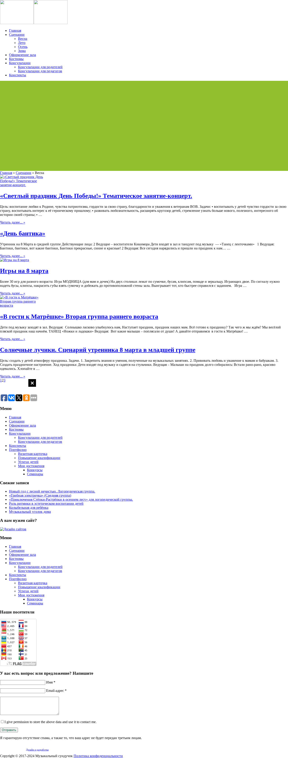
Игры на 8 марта (24, 270)
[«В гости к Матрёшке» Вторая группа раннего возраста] (22, 305)
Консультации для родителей (40, 67)
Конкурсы (35, 470)
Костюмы (16, 59)
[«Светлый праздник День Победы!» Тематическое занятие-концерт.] (22, 185)
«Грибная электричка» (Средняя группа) (40, 495)
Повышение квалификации (39, 458)
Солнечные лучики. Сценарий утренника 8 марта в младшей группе (97, 349)
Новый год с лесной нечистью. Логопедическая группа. (52, 491)
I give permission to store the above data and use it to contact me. (50, 722)
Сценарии (17, 34)
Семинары (35, 474)
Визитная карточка (32, 454)
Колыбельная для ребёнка (28, 507)
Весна (22, 39)
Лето (21, 43)
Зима (22, 51)
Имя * (50, 682)
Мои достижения (31, 466)
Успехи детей (28, 462)
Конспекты (17, 75)
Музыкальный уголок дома (30, 512)
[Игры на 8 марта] (14, 260)
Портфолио (18, 450)
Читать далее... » (12, 222)
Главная (15, 30)
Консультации (20, 63)
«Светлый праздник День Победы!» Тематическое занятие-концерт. (96, 195)
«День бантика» (22, 233)
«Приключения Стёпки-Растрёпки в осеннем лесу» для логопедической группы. (71, 499)
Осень (22, 47)
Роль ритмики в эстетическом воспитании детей (46, 503)
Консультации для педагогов (40, 71)
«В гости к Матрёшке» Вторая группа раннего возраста (79, 316)
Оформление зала (22, 55)
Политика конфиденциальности (98, 756)
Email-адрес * (56, 690)
